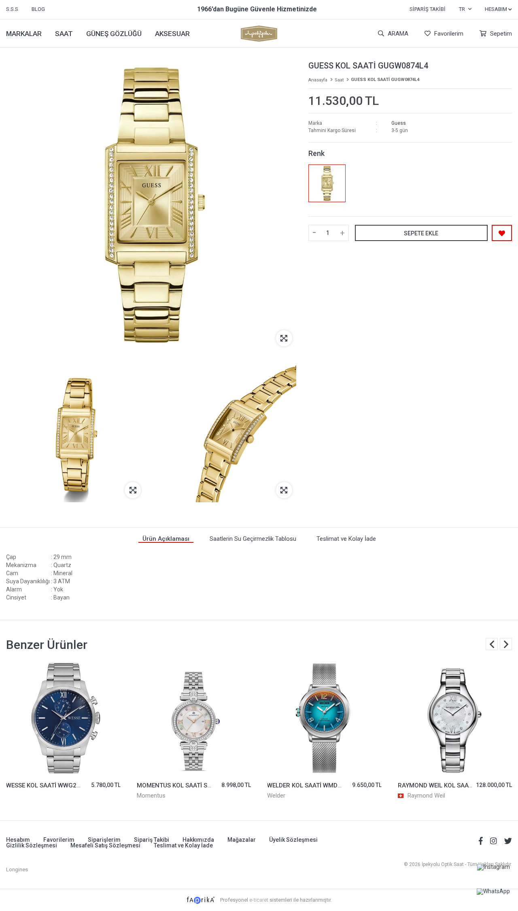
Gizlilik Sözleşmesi (31, 845)
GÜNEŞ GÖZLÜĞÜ (114, 34)
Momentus (151, 795)
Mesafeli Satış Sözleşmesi (105, 845)
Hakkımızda (198, 839)
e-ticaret (258, 900)
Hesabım (18, 839)
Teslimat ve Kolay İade (183, 845)
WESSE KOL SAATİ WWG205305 (50, 785)
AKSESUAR (172, 34)
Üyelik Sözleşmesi (293, 839)
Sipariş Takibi (428, 9)
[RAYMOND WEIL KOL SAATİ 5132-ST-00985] (455, 718)
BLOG (38, 9)
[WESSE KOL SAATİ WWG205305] (63, 718)
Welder (276, 795)
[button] (506, 644)
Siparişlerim (104, 839)
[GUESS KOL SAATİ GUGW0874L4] (327, 183)
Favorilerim (448, 33)
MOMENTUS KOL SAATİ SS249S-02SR (190, 785)
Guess (398, 123)
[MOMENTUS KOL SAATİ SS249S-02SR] (194, 718)
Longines (17, 869)
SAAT (64, 34)
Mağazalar (241, 839)
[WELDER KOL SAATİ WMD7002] (324, 718)
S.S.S (12, 9)
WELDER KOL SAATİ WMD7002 (309, 785)
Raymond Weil (426, 795)
